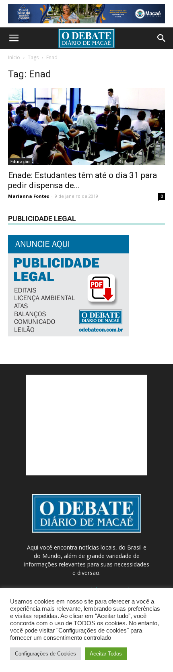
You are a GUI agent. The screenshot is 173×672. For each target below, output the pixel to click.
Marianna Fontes (28, 196)
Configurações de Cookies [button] (45, 654)
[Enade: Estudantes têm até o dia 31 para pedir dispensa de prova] (86, 126)
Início (14, 57)
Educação (20, 161)
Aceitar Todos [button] (106, 654)
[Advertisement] (86, 425)
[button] (161, 38)
